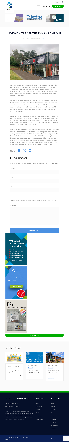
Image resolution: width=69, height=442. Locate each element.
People (53, 416)
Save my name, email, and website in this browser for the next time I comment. (33, 200)
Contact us (39, 413)
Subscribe (39, 416)
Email (12, 178)
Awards (53, 403)
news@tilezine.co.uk (14, 406)
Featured (44, 38)
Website (12, 187)
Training (53, 429)
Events (53, 406)
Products (10, 369)
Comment (13, 205)
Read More (10, 377)
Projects (53, 422)
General (30, 368)
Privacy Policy (40, 419)
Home (37, 403)
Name (12, 168)
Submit (38, 410)
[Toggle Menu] (38, 6)
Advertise (39, 406)
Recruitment (54, 425)
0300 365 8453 (13, 403)
